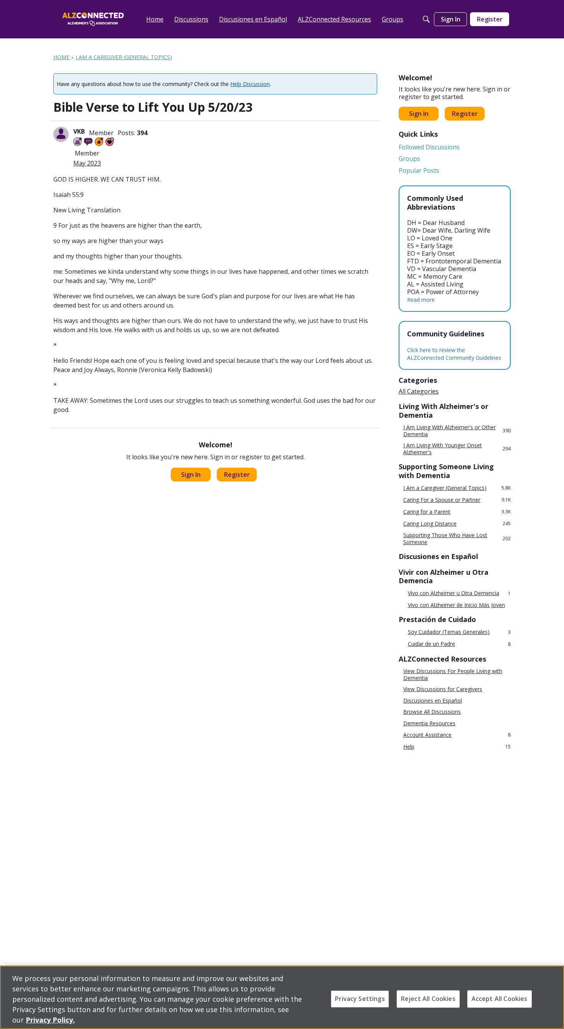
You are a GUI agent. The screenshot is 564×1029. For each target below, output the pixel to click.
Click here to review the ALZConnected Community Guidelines (454, 353)
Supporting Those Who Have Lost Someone (457, 538)
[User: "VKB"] (61, 134)
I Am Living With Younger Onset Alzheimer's (457, 448)
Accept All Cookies (500, 998)
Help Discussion (250, 84)
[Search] (426, 19)
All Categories (419, 391)
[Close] (551, 996)
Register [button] (237, 474)
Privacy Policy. (50, 1019)
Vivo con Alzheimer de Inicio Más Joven (456, 605)
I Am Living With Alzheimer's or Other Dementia (457, 430)
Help (457, 746)
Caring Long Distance (457, 523)
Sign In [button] (191, 474)
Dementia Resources (429, 723)
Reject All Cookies (428, 998)
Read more (421, 299)
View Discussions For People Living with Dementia (452, 674)
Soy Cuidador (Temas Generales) (459, 632)
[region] (282, 997)
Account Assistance (457, 734)
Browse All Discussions (432, 711)
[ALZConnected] (93, 19)
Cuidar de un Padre (459, 644)
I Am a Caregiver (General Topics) (457, 487)
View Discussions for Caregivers (442, 689)
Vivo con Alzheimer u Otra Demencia (459, 593)
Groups (409, 158)
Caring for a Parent (457, 511)
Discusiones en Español (432, 700)
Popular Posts (419, 170)
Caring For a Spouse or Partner (457, 499)
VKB (79, 131)
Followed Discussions (429, 147)
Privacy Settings (360, 998)
